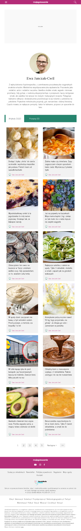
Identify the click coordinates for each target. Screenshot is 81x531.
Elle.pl (11, 499)
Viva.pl (36, 502)
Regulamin (57, 472)
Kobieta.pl (28, 499)
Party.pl (68, 499)
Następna (52, 445)
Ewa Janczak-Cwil (18, 175)
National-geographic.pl (55, 499)
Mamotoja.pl (22, 502)
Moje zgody (67, 472)
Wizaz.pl (43, 502)
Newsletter (30, 472)
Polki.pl (30, 502)
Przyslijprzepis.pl (39, 499)
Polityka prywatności (44, 472)
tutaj (22, 527)
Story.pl (60, 502)
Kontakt (40, 475)
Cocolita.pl (52, 502)
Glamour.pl (19, 499)
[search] (75, 2)
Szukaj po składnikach (16, 472)
